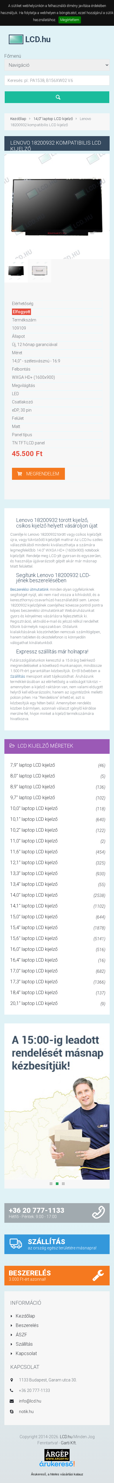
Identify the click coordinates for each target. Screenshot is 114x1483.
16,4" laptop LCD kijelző (57, 960)
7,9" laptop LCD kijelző (57, 765)
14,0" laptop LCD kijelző (53, 119)
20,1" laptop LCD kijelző (57, 1003)
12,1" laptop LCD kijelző (57, 862)
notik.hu (26, 1411)
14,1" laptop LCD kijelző (57, 906)
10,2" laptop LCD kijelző (57, 830)
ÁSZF (21, 1335)
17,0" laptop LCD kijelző (57, 971)
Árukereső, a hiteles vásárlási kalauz (57, 1474)
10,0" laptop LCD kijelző (57, 808)
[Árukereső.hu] (57, 1466)
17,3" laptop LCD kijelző (57, 981)
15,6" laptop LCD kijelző (57, 938)
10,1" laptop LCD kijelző (57, 819)
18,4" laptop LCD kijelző (57, 992)
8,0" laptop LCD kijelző (57, 776)
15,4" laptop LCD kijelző (57, 927)
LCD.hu (66, 1436)
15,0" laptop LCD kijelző (57, 916)
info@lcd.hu (30, 1401)
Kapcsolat (26, 1353)
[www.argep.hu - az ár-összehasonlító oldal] (57, 1454)
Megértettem (69, 20)
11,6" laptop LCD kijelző (57, 851)
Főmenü (12, 56)
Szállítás (17, 676)
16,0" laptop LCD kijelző (57, 949)
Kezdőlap (18, 119)
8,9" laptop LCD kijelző (57, 787)
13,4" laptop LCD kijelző (57, 884)
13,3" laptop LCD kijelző (57, 873)
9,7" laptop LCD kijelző (57, 797)
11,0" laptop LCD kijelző (57, 841)
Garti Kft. (69, 1443)
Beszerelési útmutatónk (29, 589)
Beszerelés (27, 1325)
